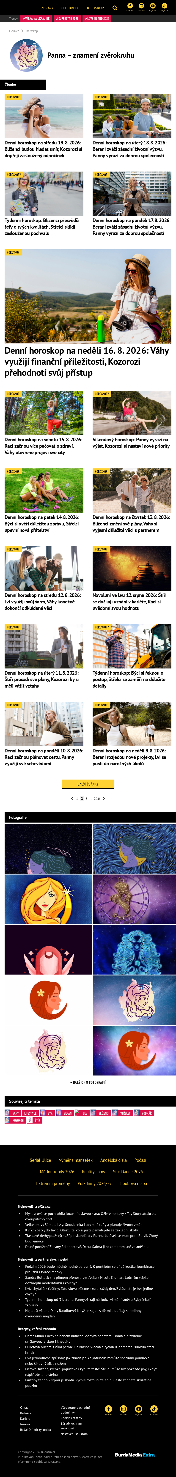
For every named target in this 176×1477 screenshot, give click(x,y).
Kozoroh (18, 1120)
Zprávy (47, 8)
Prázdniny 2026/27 (95, 1183)
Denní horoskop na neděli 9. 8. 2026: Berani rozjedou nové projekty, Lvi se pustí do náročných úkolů (129, 757)
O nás (24, 1407)
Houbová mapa (133, 1183)
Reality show (93, 1171)
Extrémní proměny (53, 1183)
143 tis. (141, 10)
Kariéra (25, 1419)
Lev (85, 1113)
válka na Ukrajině (37, 18)
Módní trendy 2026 (57, 1171)
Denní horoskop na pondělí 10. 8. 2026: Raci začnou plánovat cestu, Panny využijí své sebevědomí (44, 757)
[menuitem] (47, 7)
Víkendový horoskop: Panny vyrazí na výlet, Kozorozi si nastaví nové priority (131, 442)
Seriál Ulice (40, 1160)
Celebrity (69, 8)
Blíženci (104, 1113)
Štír (37, 1120)
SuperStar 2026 (68, 18)
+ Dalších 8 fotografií (88, 1082)
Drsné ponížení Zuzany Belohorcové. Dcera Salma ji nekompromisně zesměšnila (87, 1246)
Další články (87, 783)
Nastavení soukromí (74, 1434)
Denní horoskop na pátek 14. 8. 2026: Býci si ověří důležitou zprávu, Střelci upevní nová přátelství (42, 523)
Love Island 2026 (98, 18)
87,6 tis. (153, 10)
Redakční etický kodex (35, 1430)
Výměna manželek (76, 1160)
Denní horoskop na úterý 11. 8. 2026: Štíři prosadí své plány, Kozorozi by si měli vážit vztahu (42, 679)
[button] (115, 7)
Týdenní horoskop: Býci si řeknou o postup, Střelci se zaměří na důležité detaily (129, 679)
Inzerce (25, 1424)
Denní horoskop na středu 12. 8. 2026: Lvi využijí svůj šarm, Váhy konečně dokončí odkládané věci (43, 601)
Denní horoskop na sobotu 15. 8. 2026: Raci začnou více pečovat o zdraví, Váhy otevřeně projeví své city (43, 446)
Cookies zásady (71, 1418)
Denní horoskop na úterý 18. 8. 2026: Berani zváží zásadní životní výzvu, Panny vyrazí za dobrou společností (129, 149)
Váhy (16, 1113)
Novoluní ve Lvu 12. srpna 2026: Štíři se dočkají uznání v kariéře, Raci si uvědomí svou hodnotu (129, 601)
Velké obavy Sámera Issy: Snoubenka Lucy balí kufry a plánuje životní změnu (85, 1224)
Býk (50, 1113)
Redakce (25, 1413)
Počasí (140, 1160)
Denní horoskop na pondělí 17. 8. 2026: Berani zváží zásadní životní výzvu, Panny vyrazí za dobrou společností (131, 226)
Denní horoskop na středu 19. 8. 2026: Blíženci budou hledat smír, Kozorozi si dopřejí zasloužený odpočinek (43, 149)
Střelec (125, 1113)
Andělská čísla (113, 1160)
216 (97, 798)
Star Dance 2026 (128, 1171)
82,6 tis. (164, 10)
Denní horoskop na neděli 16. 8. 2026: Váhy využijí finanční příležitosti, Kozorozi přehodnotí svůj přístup (87, 361)
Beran (68, 1113)
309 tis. (130, 10)
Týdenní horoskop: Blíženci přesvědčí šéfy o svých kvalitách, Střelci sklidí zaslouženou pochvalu (42, 226)
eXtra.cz (87, 1457)
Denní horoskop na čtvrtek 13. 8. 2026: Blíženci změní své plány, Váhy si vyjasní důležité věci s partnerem (131, 523)
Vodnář (147, 1113)
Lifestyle (30, 1113)
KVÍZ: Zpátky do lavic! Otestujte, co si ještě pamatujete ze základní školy (81, 1230)
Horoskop (94, 8)
